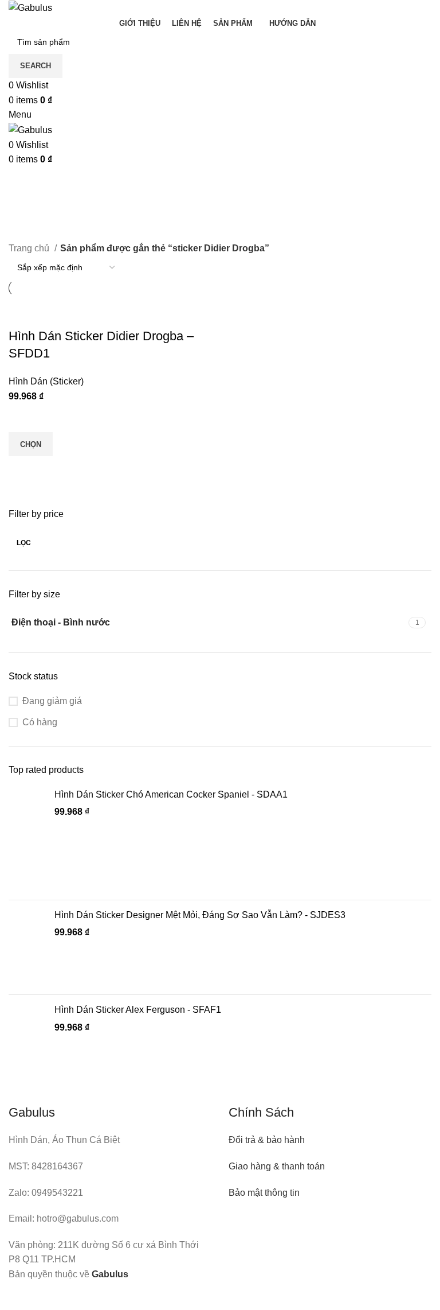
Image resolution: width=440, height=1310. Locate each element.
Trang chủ (30, 248)
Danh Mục (33, 234)
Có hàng (39, 722)
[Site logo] (30, 7)
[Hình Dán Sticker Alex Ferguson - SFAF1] (27, 1042)
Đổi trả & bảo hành (267, 1140)
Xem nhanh (23, 470)
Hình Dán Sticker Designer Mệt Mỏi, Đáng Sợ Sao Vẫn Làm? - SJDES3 (199, 915)
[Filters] (14, 1295)
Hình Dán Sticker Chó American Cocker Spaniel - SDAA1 (171, 794)
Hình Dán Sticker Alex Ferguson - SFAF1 (137, 1009)
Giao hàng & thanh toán (277, 1166)
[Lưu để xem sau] (23, 417)
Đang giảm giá (52, 701)
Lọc (24, 543)
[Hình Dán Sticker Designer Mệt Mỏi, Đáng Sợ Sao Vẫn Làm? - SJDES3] (27, 947)
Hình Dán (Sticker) (46, 381)
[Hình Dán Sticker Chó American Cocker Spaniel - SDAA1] (27, 839)
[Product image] (83, 319)
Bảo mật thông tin (264, 1193)
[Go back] (23, 181)
